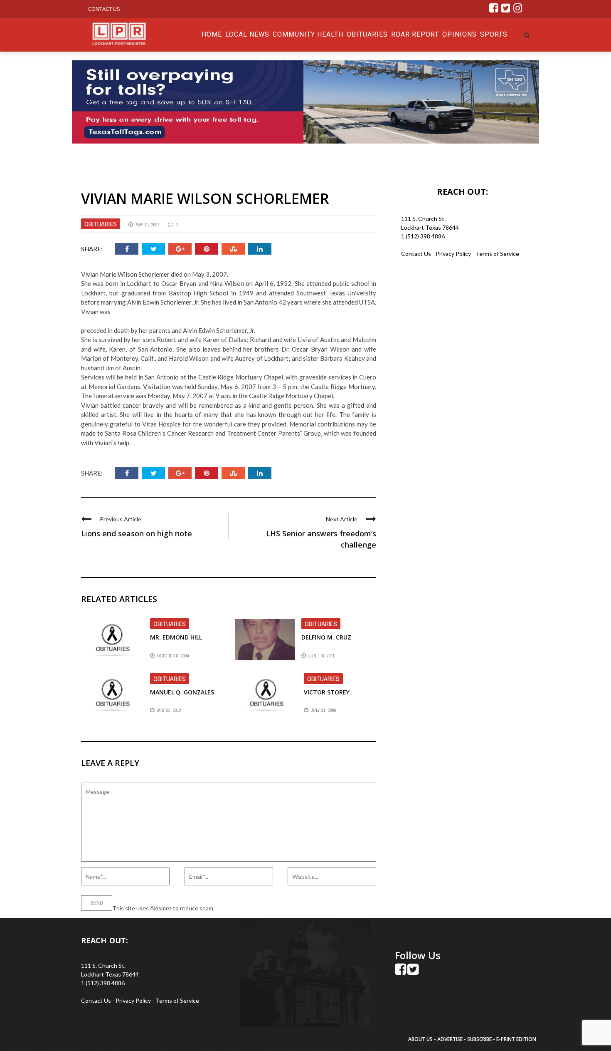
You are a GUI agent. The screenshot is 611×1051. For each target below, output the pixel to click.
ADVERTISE (450, 1039)
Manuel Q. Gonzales (182, 692)
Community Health (308, 34)
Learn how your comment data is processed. (273, 908)
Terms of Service (497, 253)
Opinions (459, 34)
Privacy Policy (454, 253)
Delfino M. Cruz (326, 637)
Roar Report (415, 34)
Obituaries (367, 34)
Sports (494, 34)
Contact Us (104, 8)
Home (212, 34)
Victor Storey (327, 692)
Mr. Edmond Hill (176, 637)
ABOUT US (421, 1039)
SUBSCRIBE (480, 1039)
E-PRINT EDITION (516, 1039)
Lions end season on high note (136, 533)
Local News (247, 34)
